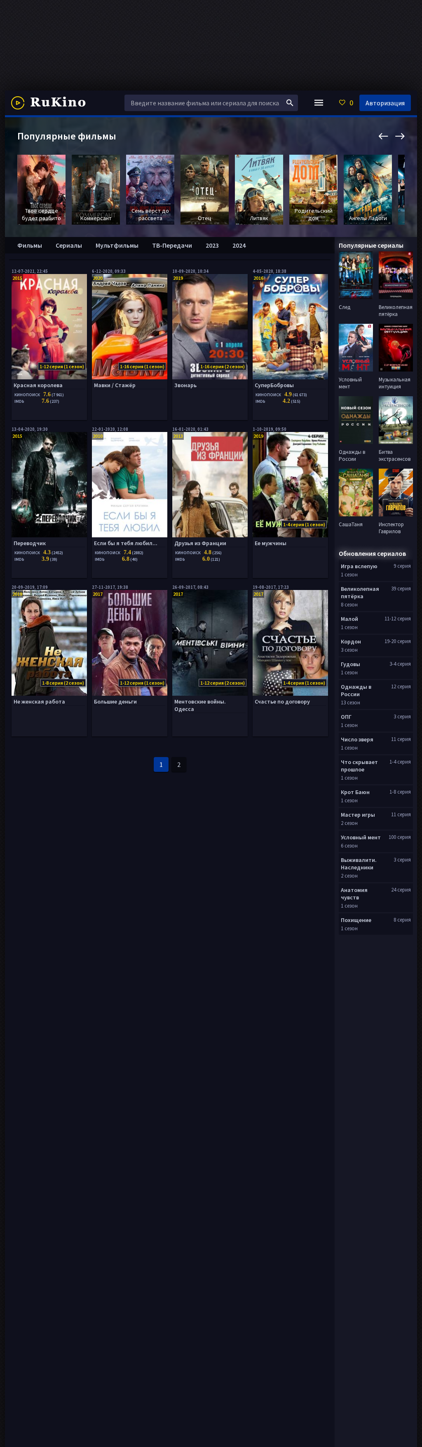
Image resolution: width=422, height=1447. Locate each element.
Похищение (356, 920)
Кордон (351, 641)
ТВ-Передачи (172, 245)
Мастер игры (358, 814)
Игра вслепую (359, 566)
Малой (349, 618)
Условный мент (361, 837)
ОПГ (346, 716)
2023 (212, 245)
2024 (239, 245)
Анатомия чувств (354, 893)
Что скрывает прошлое (359, 765)
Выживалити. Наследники (359, 863)
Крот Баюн (355, 792)
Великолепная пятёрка (360, 592)
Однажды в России (356, 690)
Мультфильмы (117, 245)
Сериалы (69, 245)
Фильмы (29, 245)
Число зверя (357, 739)
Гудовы (350, 664)
